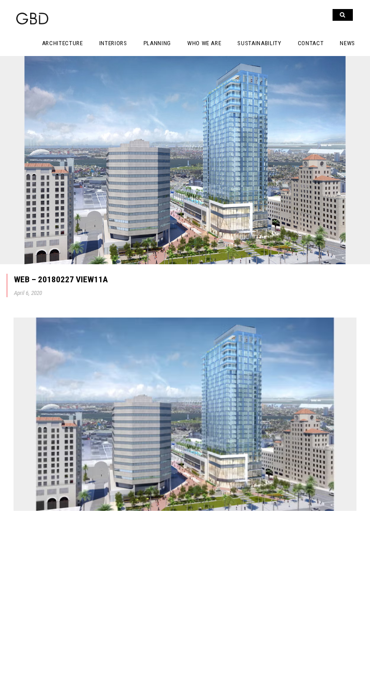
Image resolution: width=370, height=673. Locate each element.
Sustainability (259, 43)
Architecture (62, 43)
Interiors (113, 43)
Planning (157, 43)
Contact (311, 43)
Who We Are (204, 43)
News (347, 43)
